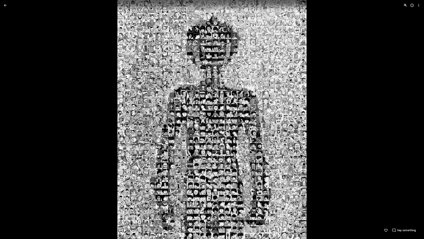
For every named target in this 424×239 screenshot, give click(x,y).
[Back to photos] (5, 5)
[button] (9, 119)
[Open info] (412, 5)
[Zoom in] (405, 5)
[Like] (386, 230)
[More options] (418, 5)
